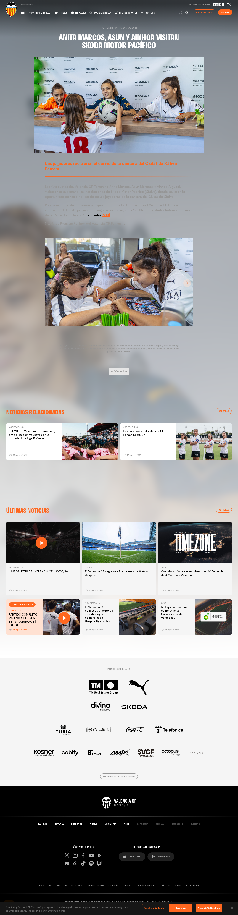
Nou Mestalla (43, 12)
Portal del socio (204, 12)
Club (163, 603)
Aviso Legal (54, 885)
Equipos (42, 824)
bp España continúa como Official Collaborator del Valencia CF (174, 612)
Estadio (59, 824)
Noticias (150, 12)
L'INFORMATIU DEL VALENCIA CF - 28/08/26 (38, 571)
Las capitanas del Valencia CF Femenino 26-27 (143, 433)
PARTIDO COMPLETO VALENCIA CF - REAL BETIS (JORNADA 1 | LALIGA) (23, 620)
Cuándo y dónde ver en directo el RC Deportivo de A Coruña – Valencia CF (193, 573)
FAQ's (41, 885)
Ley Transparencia (145, 885)
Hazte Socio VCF (128, 12)
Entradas (80, 12)
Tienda (63, 12)
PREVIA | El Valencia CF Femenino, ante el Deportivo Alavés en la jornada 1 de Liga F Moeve (32, 434)
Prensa (127, 885)
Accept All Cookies (209, 908)
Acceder (225, 12)
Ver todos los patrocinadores (119, 776)
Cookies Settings (95, 885)
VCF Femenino (16, 427)
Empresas (177, 824)
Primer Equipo (92, 567)
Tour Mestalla (102, 12)
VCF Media (110, 824)
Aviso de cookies (73, 885)
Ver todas (224, 411)
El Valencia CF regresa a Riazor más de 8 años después (116, 573)
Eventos (195, 824)
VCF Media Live (16, 567)
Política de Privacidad (171, 885)
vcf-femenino (119, 371)
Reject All (180, 908)
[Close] (232, 908)
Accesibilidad (193, 885)
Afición (160, 824)
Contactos (114, 885)
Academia (142, 824)
